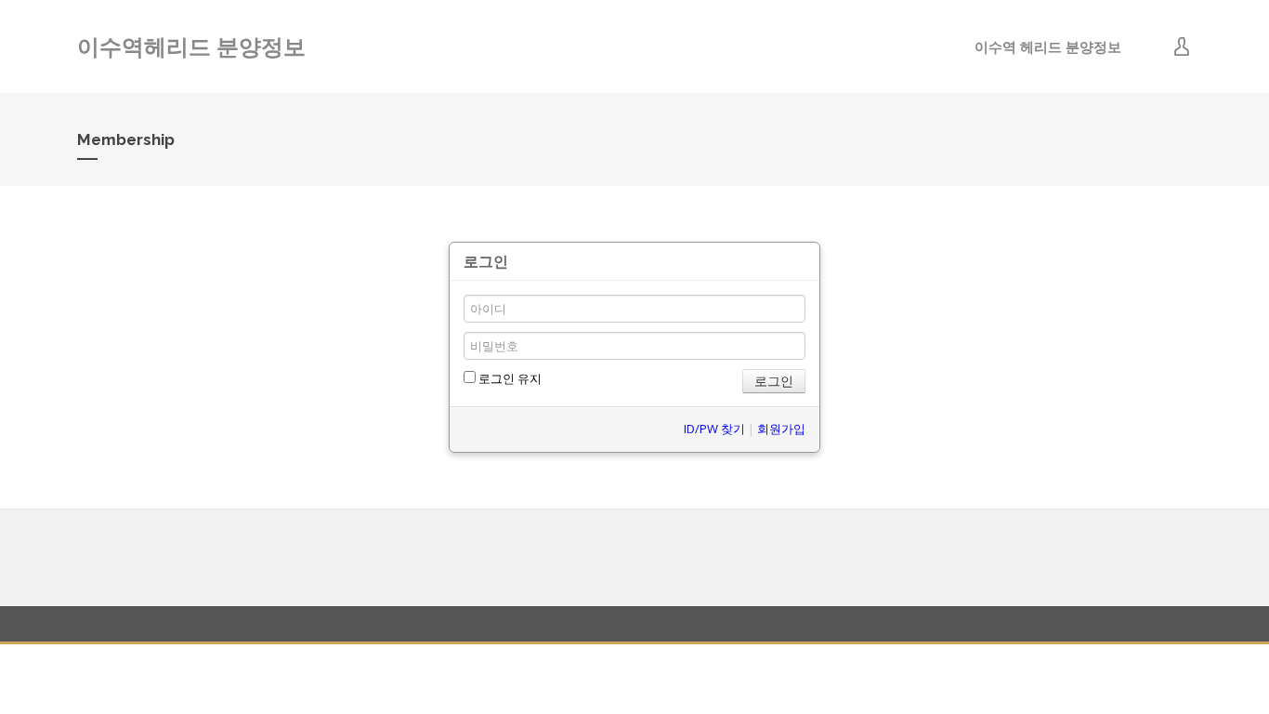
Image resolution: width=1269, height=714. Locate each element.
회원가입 (781, 428)
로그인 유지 (509, 378)
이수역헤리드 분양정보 (191, 46)
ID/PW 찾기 (714, 428)
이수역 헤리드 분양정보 (1048, 46)
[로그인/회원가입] (1181, 46)
